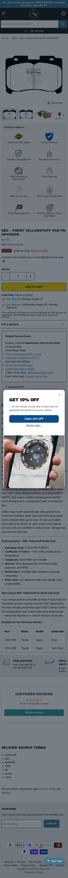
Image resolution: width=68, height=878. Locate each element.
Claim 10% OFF (34, 418)
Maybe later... (34, 425)
